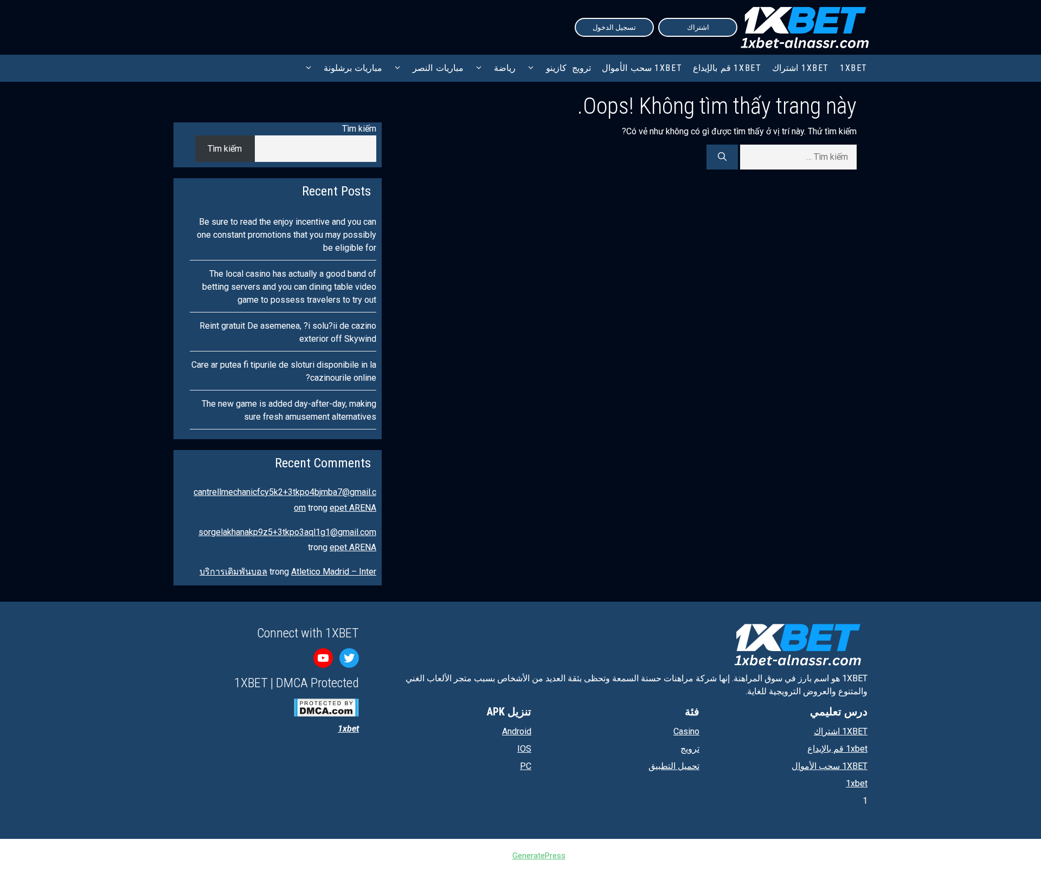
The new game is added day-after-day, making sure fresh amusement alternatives (289, 410)
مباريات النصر (438, 68)
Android (516, 731)
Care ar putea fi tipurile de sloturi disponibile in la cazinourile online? (283, 371)
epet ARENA (353, 508)
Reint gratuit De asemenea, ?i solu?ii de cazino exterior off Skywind (288, 332)
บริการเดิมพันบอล (233, 571)
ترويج (581, 68)
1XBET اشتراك (800, 68)
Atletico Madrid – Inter (333, 571)
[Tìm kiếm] (722, 157)
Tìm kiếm (359, 128)
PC (525, 766)
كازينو (556, 68)
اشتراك (698, 27)
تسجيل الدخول (614, 27)
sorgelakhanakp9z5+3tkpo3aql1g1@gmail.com (287, 532)
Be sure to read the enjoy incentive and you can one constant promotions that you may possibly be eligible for (286, 235)
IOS (524, 749)
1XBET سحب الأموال (642, 68)
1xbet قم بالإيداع (727, 68)
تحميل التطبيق (673, 766)
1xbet (857, 783)
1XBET (854, 68)
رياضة (505, 68)
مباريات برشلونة (353, 68)
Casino (686, 731)
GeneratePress (539, 856)
